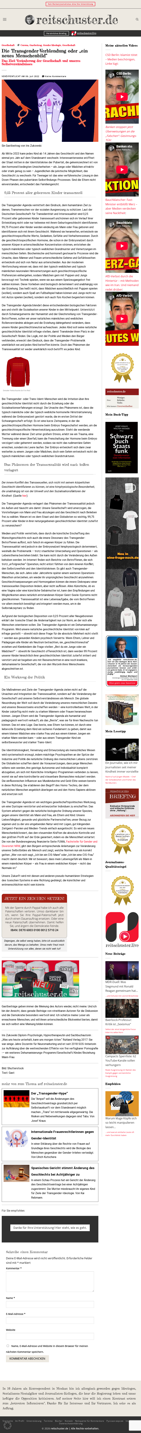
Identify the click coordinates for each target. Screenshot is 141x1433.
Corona (24, 45)
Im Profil (19, 1420)
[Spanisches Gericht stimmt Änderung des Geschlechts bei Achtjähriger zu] (50, 1182)
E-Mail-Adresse (15, 1314)
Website (10, 1329)
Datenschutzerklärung (71, 1423)
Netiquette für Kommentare (89, 1420)
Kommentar (14, 1268)
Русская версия (114, 1420)
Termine (48, 1420)
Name (10, 1298)
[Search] (137, 19)
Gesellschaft (8, 45)
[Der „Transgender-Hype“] (50, 1106)
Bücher (59, 1420)
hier (24, 495)
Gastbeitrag (36, 45)
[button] (5, 19)
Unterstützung (34, 1420)
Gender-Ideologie (52, 45)
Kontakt (69, 1420)
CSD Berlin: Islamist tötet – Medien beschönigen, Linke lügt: (121, 59)
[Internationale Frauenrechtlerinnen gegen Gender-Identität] (50, 1144)
